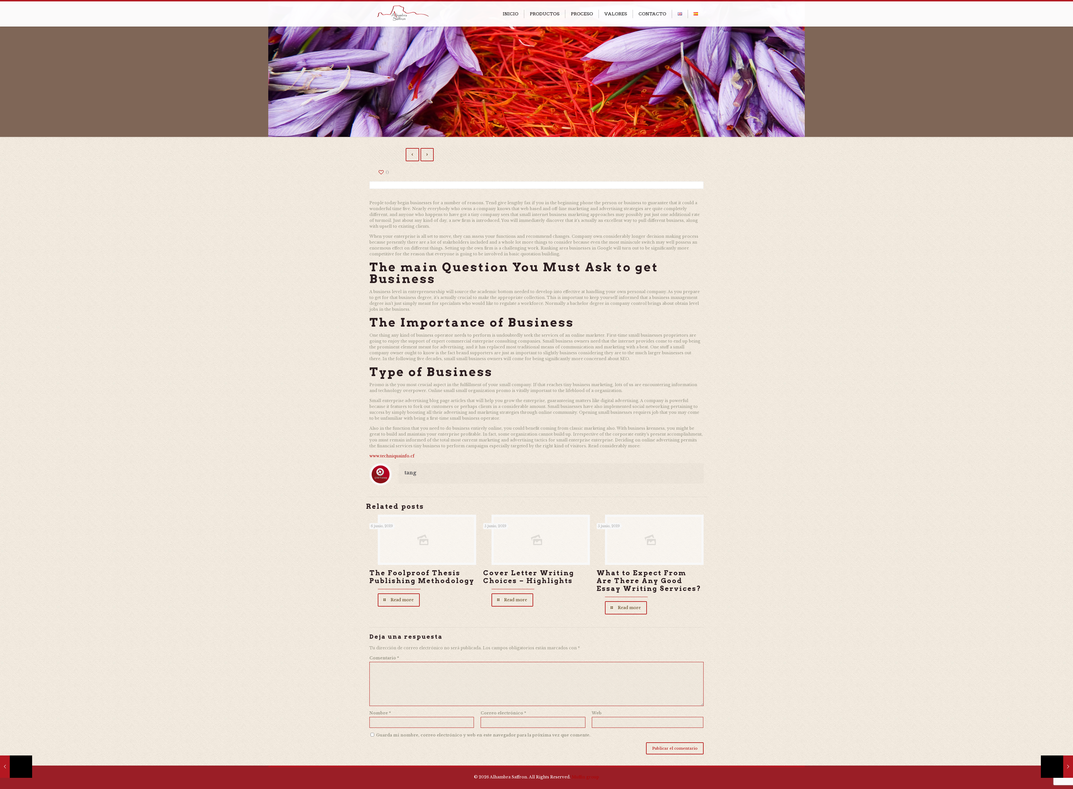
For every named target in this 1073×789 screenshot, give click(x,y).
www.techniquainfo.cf (391, 455)
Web (597, 713)
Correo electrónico (503, 713)
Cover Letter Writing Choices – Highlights (528, 577)
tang (410, 473)
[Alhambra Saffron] (402, 12)
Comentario (384, 657)
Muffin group (585, 777)
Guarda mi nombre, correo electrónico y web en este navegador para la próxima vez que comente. (483, 735)
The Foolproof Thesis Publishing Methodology (421, 577)
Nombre (380, 713)
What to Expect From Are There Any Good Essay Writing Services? (649, 581)
